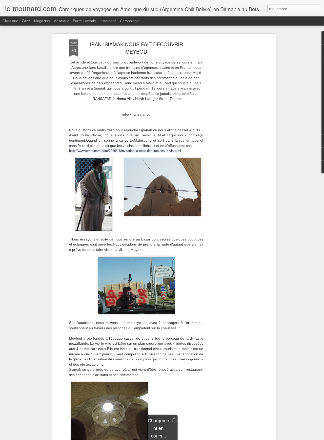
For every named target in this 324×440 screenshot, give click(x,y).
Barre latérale (84, 20)
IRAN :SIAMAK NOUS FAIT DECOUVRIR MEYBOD (136, 47)
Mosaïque (61, 20)
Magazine (42, 20)
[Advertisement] (231, 119)
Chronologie (129, 20)
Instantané (107, 20)
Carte (26, 20)
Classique (10, 20)
